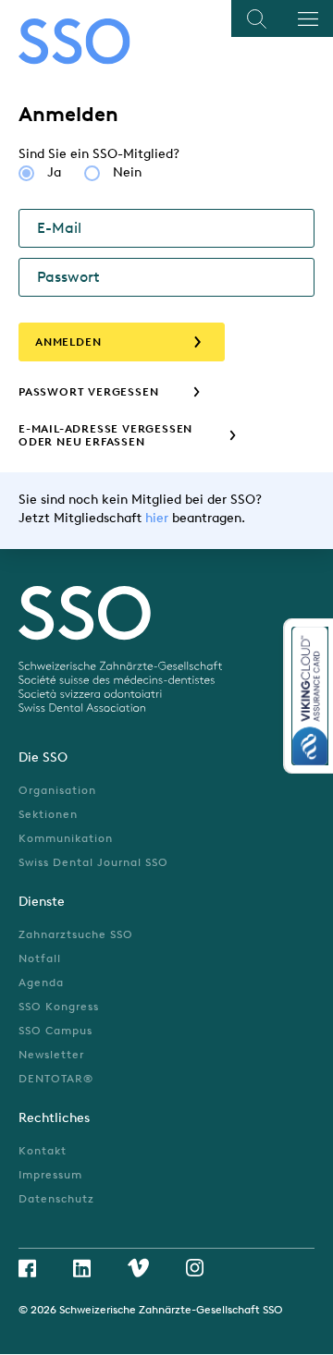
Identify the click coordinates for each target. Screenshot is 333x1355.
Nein (127, 172)
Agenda (41, 982)
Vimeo (138, 1267)
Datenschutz (56, 1198)
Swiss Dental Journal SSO (93, 862)
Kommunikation (65, 838)
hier (156, 518)
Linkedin (82, 1268)
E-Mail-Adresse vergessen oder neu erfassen (105, 435)
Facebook (27, 1268)
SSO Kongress (58, 1006)
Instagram (195, 1267)
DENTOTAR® (55, 1078)
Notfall (39, 958)
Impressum (50, 1174)
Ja (54, 172)
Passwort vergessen (88, 391)
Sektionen (48, 814)
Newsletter (51, 1054)
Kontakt (42, 1150)
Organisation (57, 790)
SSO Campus (55, 1030)
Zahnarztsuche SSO (75, 934)
